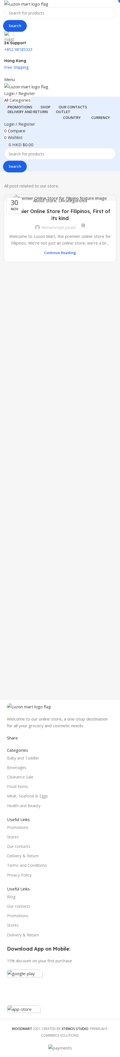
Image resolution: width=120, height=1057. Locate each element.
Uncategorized (73, 200)
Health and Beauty (23, 805)
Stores (13, 836)
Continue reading (60, 252)
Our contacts (18, 846)
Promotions (17, 827)
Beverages (16, 767)
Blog (11, 896)
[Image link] (29, 706)
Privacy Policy (19, 875)
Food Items (17, 786)
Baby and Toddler (23, 758)
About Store (44, 200)
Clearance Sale (20, 777)
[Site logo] (26, 3)
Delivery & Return (23, 855)
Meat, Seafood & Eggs (27, 796)
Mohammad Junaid (58, 227)
